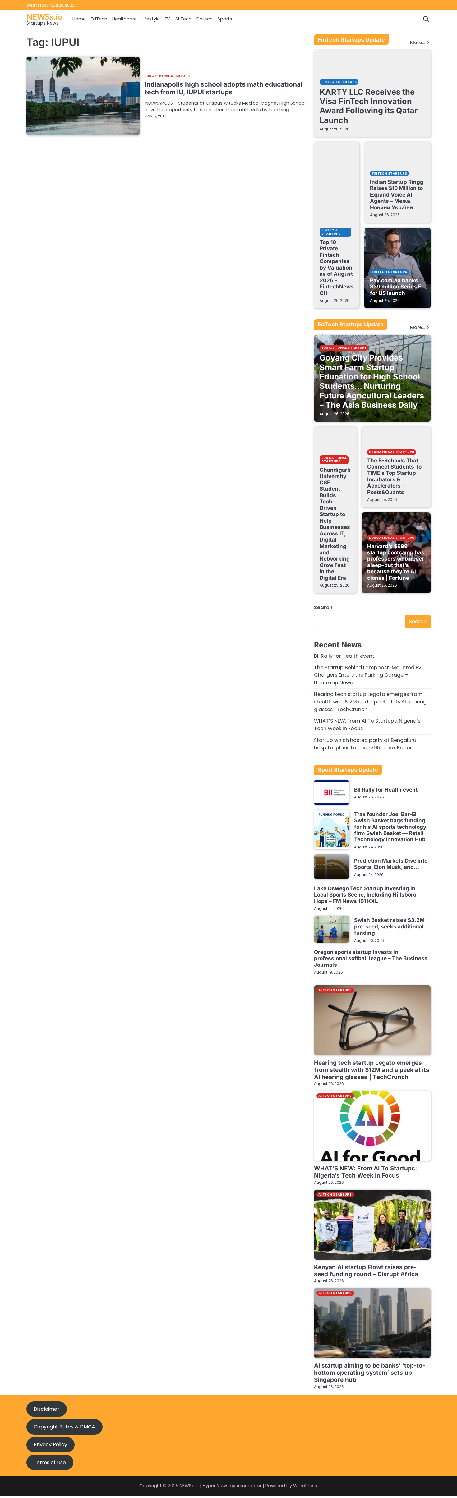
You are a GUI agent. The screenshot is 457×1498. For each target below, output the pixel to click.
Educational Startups (167, 76)
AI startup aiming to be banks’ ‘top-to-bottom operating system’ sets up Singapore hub (369, 1372)
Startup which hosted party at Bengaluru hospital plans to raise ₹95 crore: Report (365, 744)
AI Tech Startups (335, 990)
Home (79, 19)
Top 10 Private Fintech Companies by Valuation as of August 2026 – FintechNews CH (337, 267)
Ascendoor (249, 1485)
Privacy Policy (50, 1444)
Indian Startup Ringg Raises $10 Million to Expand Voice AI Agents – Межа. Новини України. (396, 195)
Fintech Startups (339, 81)
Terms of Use (50, 1462)
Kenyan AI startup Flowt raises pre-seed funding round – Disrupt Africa (366, 1271)
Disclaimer (46, 1409)
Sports (225, 19)
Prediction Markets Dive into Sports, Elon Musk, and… (390, 863)
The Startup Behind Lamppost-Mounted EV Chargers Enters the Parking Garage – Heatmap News (368, 675)
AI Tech (183, 19)
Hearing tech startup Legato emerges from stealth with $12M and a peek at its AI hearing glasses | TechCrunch (370, 702)
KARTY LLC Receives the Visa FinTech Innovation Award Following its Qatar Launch (369, 106)
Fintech (204, 19)
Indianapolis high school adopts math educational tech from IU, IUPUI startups (223, 88)
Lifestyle (151, 19)
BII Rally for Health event (344, 656)
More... (417, 42)
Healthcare (124, 19)
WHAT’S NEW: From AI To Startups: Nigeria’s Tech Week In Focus (365, 1172)
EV (167, 19)
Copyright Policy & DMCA (64, 1426)
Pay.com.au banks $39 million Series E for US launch (395, 286)
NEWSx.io (44, 16)
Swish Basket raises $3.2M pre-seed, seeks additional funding (389, 926)
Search (323, 607)
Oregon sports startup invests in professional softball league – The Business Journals (370, 958)
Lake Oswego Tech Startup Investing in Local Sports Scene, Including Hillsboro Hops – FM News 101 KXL (365, 894)
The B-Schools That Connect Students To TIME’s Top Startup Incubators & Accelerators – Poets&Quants (394, 476)
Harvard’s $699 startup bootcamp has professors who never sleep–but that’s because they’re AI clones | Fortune (395, 562)
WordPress (305, 1485)
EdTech (99, 19)
